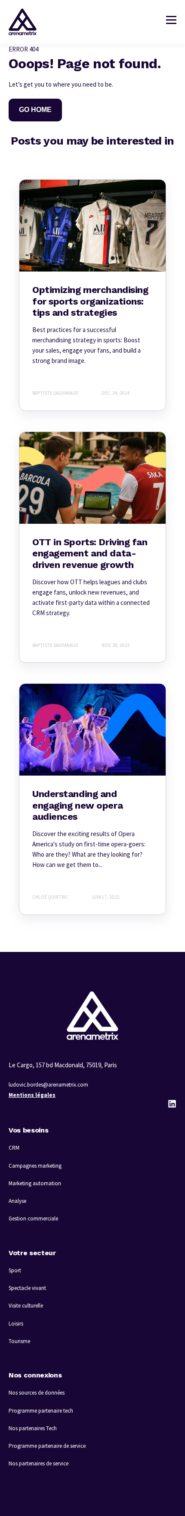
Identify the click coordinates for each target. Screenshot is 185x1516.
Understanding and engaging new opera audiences (77, 805)
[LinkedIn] (172, 1103)
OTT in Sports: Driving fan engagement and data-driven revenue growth (90, 553)
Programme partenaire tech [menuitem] (41, 1410)
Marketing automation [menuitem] (35, 1183)
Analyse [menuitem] (17, 1201)
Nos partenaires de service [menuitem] (38, 1463)
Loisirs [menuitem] (16, 1323)
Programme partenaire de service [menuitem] (47, 1446)
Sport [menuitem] (15, 1270)
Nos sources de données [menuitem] (37, 1392)
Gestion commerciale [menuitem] (33, 1218)
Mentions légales (32, 1095)
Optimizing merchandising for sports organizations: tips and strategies (90, 301)
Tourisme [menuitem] (19, 1341)
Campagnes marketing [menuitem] (35, 1165)
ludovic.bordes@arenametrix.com (48, 1084)
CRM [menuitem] (14, 1147)
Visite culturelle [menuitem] (26, 1305)
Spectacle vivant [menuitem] (27, 1288)
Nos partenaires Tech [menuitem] (33, 1428)
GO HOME (35, 109)
